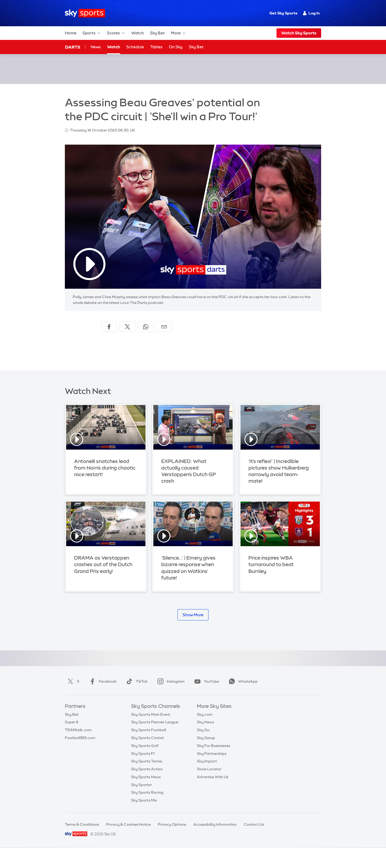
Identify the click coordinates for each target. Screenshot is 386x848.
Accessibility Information (215, 824)
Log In (314, 13)
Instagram (176, 681)
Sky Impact (207, 761)
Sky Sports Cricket (147, 738)
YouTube (211, 681)
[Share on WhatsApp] (146, 327)
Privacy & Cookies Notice (128, 824)
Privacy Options (172, 824)
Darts (72, 47)
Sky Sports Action (147, 769)
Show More (193, 615)
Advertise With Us (212, 777)
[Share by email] (164, 327)
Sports (89, 33)
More (176, 33)
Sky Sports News (146, 777)
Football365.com (80, 738)
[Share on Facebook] (109, 327)
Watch (137, 33)
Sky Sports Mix (144, 800)
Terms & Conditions (82, 824)
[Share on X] (127, 327)
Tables (156, 47)
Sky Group (206, 738)
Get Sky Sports (283, 13)
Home (70, 33)
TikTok (142, 681)
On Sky (175, 47)
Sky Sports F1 (143, 753)
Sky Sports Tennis (146, 761)
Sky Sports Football (148, 730)
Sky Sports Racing (147, 792)
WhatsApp (248, 681)
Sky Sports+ (141, 785)
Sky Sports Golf (145, 745)
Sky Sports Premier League (154, 722)
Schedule (135, 47)
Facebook (108, 681)
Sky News (205, 722)
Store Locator (209, 769)
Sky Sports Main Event (150, 714)
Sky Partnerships (212, 753)
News (96, 47)
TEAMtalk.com (78, 730)
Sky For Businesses (213, 745)
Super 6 (71, 722)
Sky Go (203, 730)
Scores (113, 33)
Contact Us (254, 824)
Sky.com (204, 714)
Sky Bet (157, 33)
